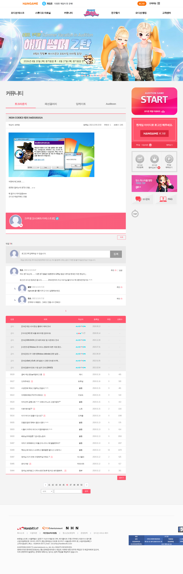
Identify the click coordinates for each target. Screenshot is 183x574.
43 (56, 485)
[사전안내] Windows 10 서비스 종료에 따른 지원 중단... (41, 347)
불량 (29, 287)
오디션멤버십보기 (153, 166)
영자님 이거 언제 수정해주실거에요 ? (36, 457)
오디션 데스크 (17, 13)
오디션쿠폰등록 (139, 166)
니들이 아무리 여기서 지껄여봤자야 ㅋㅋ (36, 429)
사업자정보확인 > (85, 541)
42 (53, 485)
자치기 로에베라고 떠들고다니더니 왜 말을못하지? (40, 443)
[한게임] (30, 3)
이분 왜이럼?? (28, 409)
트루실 (80, 381)
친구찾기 (115, 13)
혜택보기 (169, 145)
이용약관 (33, 533)
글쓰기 (121, 478)
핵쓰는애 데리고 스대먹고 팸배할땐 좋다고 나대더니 (41, 450)
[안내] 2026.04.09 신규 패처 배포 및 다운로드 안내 (40, 340)
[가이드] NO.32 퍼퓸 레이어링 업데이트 (36, 333)
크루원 (17, 125)
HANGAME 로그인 (154, 133)
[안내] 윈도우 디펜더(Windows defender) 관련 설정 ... (40, 354)
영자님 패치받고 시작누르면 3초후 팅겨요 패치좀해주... (43, 471)
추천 (112, 270)
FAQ (166, 199)
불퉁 (80, 388)
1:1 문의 (143, 199)
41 (49, 485)
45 (63, 485)
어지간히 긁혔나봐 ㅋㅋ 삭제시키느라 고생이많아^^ (40, 402)
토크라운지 (21, 103)
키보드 (80, 395)
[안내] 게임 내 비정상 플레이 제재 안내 (35, 326)
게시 (80, 374)
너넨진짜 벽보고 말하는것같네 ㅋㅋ (34, 388)
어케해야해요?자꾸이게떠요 (33, 395)
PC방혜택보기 (169, 166)
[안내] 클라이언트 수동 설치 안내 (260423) (37, 367)
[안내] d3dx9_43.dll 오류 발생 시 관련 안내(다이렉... (40, 361)
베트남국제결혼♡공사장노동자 (33, 436)
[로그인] (141, 3)
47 (70, 485)
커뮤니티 (68, 13)
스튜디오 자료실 (43, 13)
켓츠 (21, 270)
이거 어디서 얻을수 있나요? (33, 416)
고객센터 (166, 13)
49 (78, 485)
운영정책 (84, 533)
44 (60, 485)
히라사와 (80, 464)
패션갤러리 (51, 103)
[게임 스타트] (154, 97)
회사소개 (20, 533)
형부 (80, 471)
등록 (116, 254)
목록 (121, 237)
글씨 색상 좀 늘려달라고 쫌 (33, 374)
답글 (120, 270)
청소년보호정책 (69, 533)
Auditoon (111, 103)
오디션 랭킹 (141, 13)
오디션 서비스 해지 (101, 533)
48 (74, 485)
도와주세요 (27, 381)
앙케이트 (81, 103)
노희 (80, 409)
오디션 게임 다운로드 (154, 111)
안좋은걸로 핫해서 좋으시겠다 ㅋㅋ (34, 422)
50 (81, 485)
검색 (86, 491)
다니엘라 (80, 457)
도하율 (80, 416)
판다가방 (26, 464)
